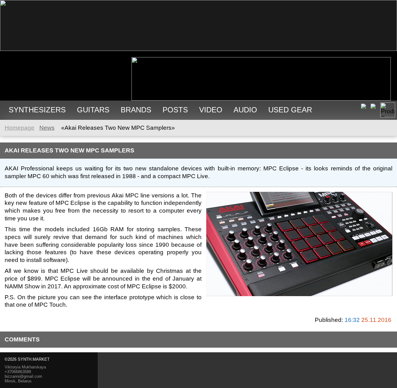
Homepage (19, 127)
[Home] (198, 49)
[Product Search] (387, 109)
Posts (175, 110)
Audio (245, 110)
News (47, 127)
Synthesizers (37, 110)
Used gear (290, 110)
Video (210, 110)
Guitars (93, 110)
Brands (136, 110)
